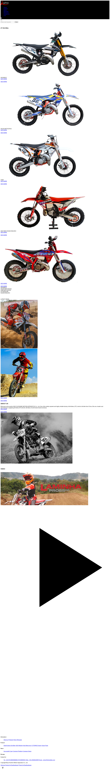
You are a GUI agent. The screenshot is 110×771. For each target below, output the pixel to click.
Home (5, 7)
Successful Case (8, 751)
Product (6, 8)
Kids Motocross (27, 745)
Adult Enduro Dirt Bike (9, 745)
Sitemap (3, 765)
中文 (5, 15)
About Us (6, 12)
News (5, 10)
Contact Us (7, 14)
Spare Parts (45, 745)
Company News (27, 751)
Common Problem (18, 751)
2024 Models (19, 745)
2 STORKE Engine (36, 745)
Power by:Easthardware (25, 765)
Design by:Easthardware (11, 765)
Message (6, 11)
